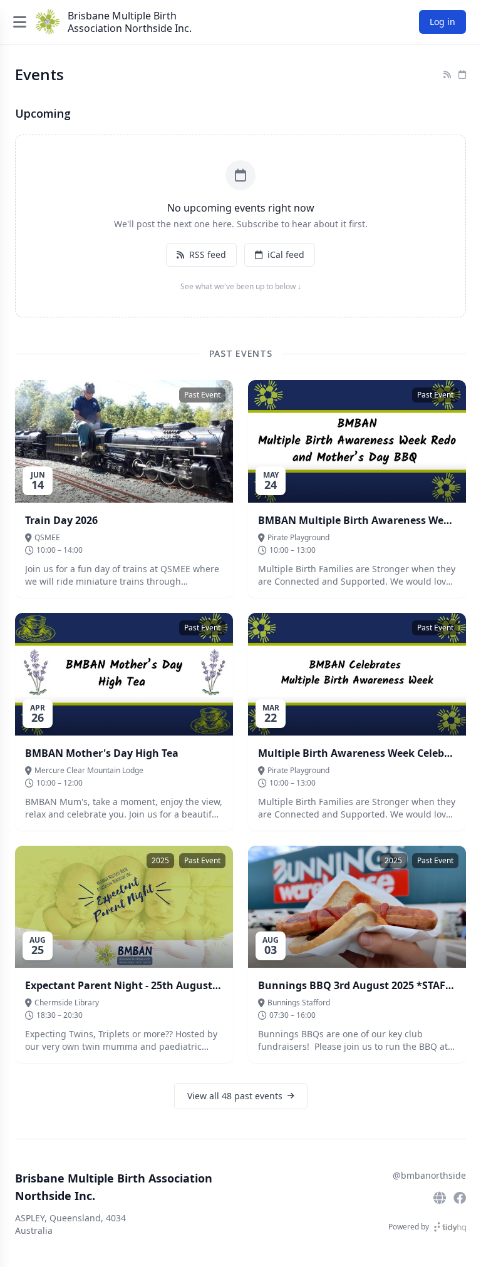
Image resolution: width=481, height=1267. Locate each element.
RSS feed (207, 254)
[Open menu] (20, 21)
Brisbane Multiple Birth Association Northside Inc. (130, 21)
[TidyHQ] (450, 1227)
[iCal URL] (462, 74)
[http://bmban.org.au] (439, 1198)
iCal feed (285, 254)
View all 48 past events (234, 1096)
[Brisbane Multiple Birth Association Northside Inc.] (47, 21)
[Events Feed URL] (447, 74)
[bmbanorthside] (459, 1198)
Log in (442, 22)
